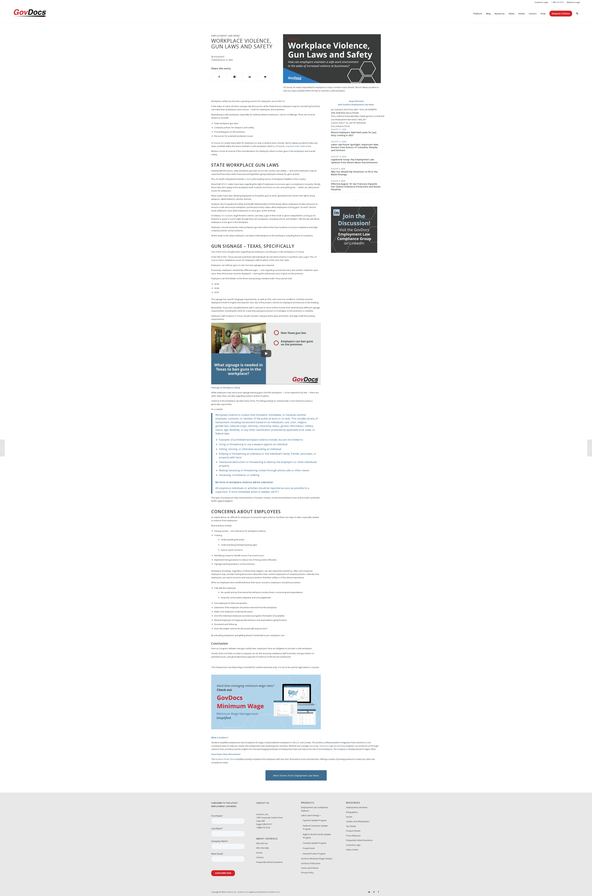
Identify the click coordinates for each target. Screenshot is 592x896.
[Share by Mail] (265, 77)
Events (259, 852)
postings (314, 745)
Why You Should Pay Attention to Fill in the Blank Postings (354, 173)
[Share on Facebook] (219, 77)
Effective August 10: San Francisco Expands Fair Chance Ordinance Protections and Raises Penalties (355, 186)
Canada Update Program (314, 843)
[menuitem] (541, 2)
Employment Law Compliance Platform (314, 809)
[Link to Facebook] (378, 892)
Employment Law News (357, 807)
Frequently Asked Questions (269, 862)
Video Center (352, 849)
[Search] (577, 13)
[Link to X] (374, 892)
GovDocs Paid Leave (310, 863)
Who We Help (262, 848)
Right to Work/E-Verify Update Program (317, 836)
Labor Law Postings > (311, 815)
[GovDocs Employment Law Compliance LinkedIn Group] (354, 252)
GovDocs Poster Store (225, 759)
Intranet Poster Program (314, 853)
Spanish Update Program (315, 820)
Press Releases (353, 835)
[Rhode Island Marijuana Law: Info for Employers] (2, 448)
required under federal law (298, 146)
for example (227, 215)
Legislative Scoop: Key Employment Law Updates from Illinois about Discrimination (354, 161)
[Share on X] (234, 77)
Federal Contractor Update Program (315, 827)
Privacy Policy (307, 872)
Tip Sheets (351, 826)
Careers (260, 857)
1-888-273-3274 (263, 827)
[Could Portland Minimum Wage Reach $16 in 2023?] (589, 448)
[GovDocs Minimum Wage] (266, 728)
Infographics (352, 812)
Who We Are (262, 843)
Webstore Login (573, 2)
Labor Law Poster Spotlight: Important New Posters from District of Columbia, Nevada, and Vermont (354, 147)
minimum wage (326, 745)
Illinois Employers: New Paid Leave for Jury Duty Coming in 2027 (353, 134)
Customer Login (541, 2)
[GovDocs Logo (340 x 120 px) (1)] (37, 13)
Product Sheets (353, 830)
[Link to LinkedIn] (369, 892)
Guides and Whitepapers (358, 821)
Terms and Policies (310, 868)
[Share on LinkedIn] (249, 77)
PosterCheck (309, 848)
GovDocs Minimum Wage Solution (317, 858)
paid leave (340, 745)
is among (248, 179)
